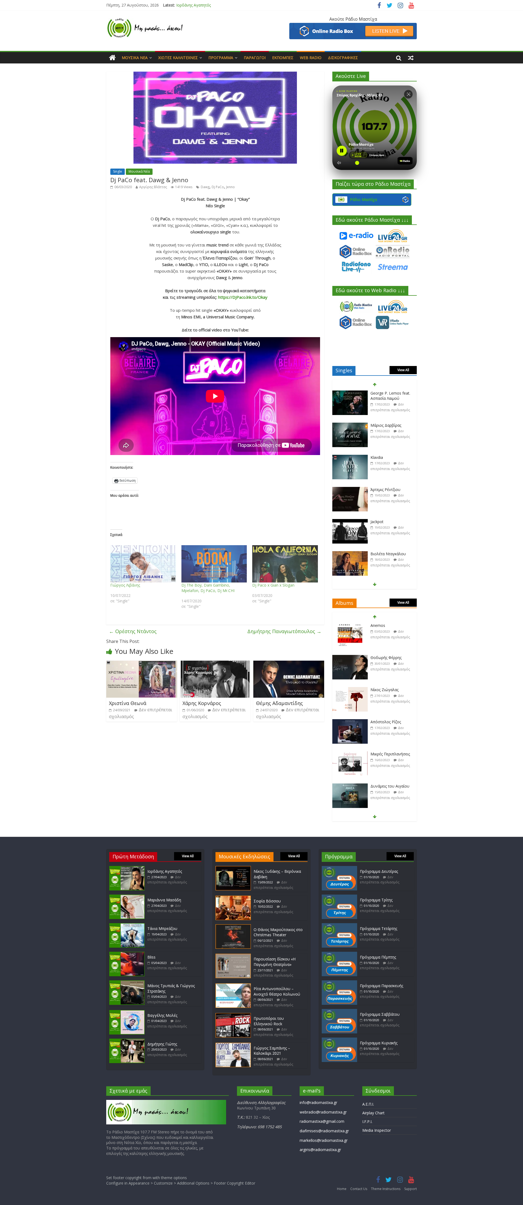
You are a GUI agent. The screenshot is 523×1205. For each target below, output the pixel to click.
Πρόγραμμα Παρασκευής (381, 985)
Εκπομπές (282, 57)
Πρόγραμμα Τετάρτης (378, 928)
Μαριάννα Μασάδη (193, 5)
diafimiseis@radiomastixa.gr (324, 1130)
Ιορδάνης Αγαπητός (164, 871)
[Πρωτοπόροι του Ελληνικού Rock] (233, 1015)
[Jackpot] (350, 489)
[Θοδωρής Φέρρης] (350, 625)
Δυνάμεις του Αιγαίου (389, 753)
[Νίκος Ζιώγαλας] (350, 657)
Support (410, 1188)
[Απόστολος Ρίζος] (350, 690)
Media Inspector (376, 1130)
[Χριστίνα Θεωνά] (141, 664)
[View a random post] (411, 57)
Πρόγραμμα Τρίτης (376, 899)
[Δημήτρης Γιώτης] (127, 1041)
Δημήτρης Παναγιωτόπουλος (284, 631)
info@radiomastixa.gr (318, 1102)
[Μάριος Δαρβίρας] (350, 393)
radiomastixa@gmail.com (322, 1121)
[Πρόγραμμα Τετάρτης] (339, 925)
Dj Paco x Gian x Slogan (273, 585)
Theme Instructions (385, 1188)
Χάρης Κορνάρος (202, 703)
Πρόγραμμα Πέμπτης (378, 957)
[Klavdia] (350, 425)
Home (341, 1188)
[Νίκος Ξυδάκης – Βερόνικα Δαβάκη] (233, 868)
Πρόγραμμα (220, 57)
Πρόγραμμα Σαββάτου (380, 1014)
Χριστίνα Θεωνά (127, 703)
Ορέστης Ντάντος (133, 631)
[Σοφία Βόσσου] (233, 898)
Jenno (230, 187)
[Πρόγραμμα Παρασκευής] (339, 983)
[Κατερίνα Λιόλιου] (350, 554)
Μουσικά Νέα (135, 57)
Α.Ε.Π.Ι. (368, 1104)
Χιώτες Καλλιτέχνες (178, 57)
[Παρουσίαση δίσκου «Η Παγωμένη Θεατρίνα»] (233, 956)
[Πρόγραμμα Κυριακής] (339, 1040)
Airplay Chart (373, 1112)
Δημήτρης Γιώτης (162, 1044)
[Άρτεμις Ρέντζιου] (350, 457)
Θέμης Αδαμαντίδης (279, 703)
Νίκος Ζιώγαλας (384, 657)
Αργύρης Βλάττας (153, 187)
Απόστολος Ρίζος (385, 689)
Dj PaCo (218, 187)
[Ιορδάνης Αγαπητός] (127, 868)
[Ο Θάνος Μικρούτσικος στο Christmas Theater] (233, 926)
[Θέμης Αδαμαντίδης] (288, 664)
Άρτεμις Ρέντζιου (385, 457)
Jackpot (377, 489)
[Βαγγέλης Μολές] (127, 1012)
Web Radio (310, 57)
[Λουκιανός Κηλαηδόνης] (350, 786)
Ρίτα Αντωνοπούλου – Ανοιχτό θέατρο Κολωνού (277, 991)
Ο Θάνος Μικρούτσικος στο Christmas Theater (278, 932)
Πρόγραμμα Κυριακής (378, 1042)
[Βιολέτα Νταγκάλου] (350, 521)
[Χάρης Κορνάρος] (215, 664)
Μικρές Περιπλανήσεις (390, 721)
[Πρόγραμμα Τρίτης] (339, 897)
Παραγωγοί (255, 57)
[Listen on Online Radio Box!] (353, 26)
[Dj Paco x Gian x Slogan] (285, 564)
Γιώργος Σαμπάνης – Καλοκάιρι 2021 (272, 1050)
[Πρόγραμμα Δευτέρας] (339, 868)
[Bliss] (127, 954)
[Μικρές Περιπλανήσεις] (350, 722)
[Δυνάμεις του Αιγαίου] (350, 754)
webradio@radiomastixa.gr (323, 1112)
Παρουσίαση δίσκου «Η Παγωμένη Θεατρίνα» (275, 961)
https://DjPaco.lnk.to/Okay (242, 297)
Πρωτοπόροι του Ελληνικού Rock (269, 1021)
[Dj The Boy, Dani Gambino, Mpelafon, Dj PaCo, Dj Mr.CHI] (214, 564)
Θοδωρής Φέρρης (386, 625)
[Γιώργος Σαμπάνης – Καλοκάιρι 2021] (233, 1045)
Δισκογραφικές (343, 57)
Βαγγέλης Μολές (162, 1015)
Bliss (151, 957)
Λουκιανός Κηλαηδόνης (391, 786)
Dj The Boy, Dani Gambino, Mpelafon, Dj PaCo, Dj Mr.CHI (208, 587)
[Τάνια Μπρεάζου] (127, 925)
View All (403, 370)
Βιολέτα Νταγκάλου (388, 521)
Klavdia (376, 425)
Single (117, 171)
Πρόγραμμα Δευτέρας (379, 871)
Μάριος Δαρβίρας (385, 393)
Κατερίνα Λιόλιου (385, 553)
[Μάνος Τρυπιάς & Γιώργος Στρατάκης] (127, 983)
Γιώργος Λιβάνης (125, 585)
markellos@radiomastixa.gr (324, 1140)
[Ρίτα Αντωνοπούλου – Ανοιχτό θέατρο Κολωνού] (233, 986)
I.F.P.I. (367, 1121)
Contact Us (358, 1188)
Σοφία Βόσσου (267, 901)
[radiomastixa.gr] (112, 57)
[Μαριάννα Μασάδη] (127, 897)
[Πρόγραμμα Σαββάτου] (339, 1011)
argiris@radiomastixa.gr (320, 1149)
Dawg (205, 187)
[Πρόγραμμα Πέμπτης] (339, 954)
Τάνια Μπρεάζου (162, 928)
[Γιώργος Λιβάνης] (143, 564)
